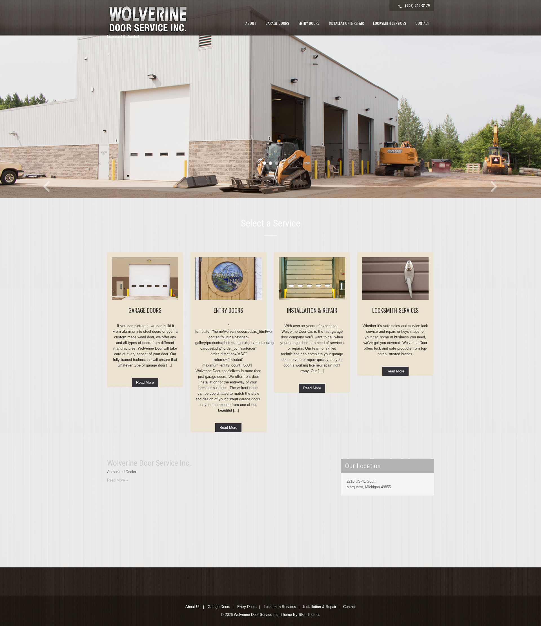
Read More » (117, 480)
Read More (145, 382)
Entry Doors (309, 23)
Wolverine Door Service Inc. (149, 463)
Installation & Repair (346, 23)
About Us (193, 607)
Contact (422, 23)
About (250, 23)
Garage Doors (277, 23)
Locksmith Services (389, 23)
